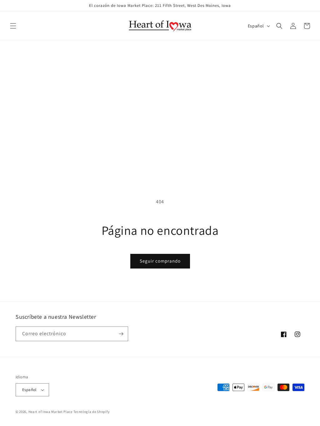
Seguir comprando (160, 261)
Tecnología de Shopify (91, 411)
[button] (13, 26)
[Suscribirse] (121, 334)
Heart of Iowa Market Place (50, 411)
